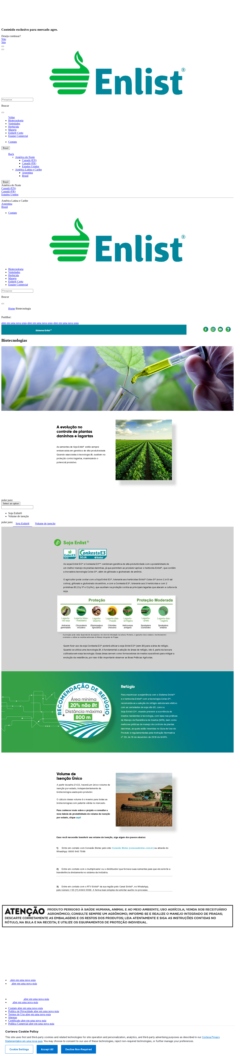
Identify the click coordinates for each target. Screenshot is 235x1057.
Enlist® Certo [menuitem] (15, 132)
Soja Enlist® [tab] (22, 523)
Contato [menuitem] (12, 141)
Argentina (27, 172)
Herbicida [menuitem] (13, 126)
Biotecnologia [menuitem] (15, 120)
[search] (2, 112)
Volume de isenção (18, 516)
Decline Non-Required (78, 1049)
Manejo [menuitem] (12, 129)
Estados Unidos (30, 166)
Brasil (5, 148)
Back (11, 154)
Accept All (47, 1049)
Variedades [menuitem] (14, 123)
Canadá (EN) (29, 160)
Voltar (11, 117)
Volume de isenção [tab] (45, 523)
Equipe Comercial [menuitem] (18, 136)
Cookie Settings (19, 1049)
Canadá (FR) (29, 163)
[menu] (2, 46)
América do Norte (25, 157)
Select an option (11, 503)
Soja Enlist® (15, 513)
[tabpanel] (117, 642)
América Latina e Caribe (28, 169)
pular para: (7, 500)
